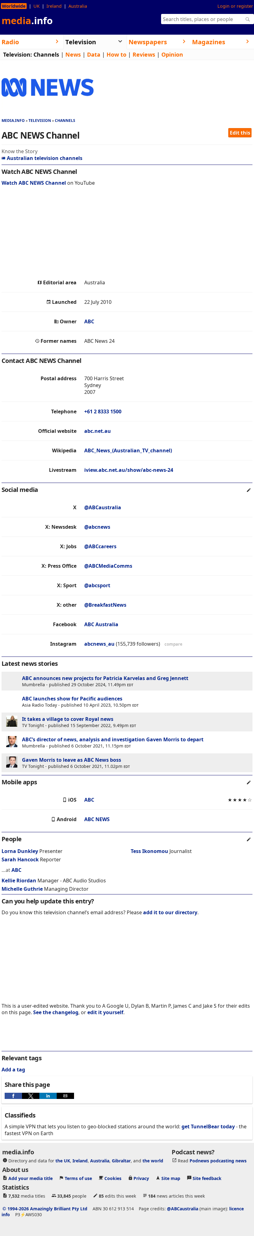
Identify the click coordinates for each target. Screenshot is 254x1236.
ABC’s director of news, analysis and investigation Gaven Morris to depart (113, 739)
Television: (17, 54)
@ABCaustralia (102, 507)
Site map (170, 1178)
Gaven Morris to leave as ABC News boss (71, 759)
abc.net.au (97, 431)
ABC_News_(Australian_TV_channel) (128, 450)
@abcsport (97, 585)
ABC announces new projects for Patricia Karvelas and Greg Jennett (105, 678)
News (73, 54)
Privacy (141, 1178)
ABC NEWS (97, 819)
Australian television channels (44, 158)
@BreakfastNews (105, 604)
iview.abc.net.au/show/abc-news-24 (128, 470)
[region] (127, 234)
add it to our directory (170, 912)
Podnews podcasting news (218, 1161)
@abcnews (97, 526)
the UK (62, 1161)
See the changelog (55, 1012)
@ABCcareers (100, 546)
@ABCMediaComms (108, 565)
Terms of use (78, 1178)
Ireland (54, 6)
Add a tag (13, 1069)
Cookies (112, 1178)
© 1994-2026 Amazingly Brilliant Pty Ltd (44, 1209)
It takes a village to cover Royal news (67, 719)
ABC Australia (101, 624)
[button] (13, 1096)
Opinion (172, 54)
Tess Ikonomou (149, 851)
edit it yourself (105, 1012)
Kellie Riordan (19, 880)
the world (152, 1161)
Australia (77, 6)
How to (116, 54)
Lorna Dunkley (20, 851)
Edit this (240, 132)
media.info (13, 120)
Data (93, 54)
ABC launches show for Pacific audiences (72, 698)
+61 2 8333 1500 (102, 411)
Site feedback (207, 1178)
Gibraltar (121, 1161)
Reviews (144, 54)
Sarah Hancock (20, 859)
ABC (89, 321)
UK (36, 6)
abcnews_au (99, 643)
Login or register (235, 6)
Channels (46, 54)
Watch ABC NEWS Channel (34, 182)
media (27, 20)
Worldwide (14, 6)
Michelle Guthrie (22, 888)
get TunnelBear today (208, 1126)
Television (39, 120)
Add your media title (30, 1178)
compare (173, 644)
